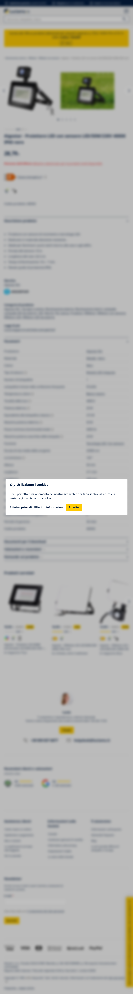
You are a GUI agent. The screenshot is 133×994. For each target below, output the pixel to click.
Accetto (74, 507)
